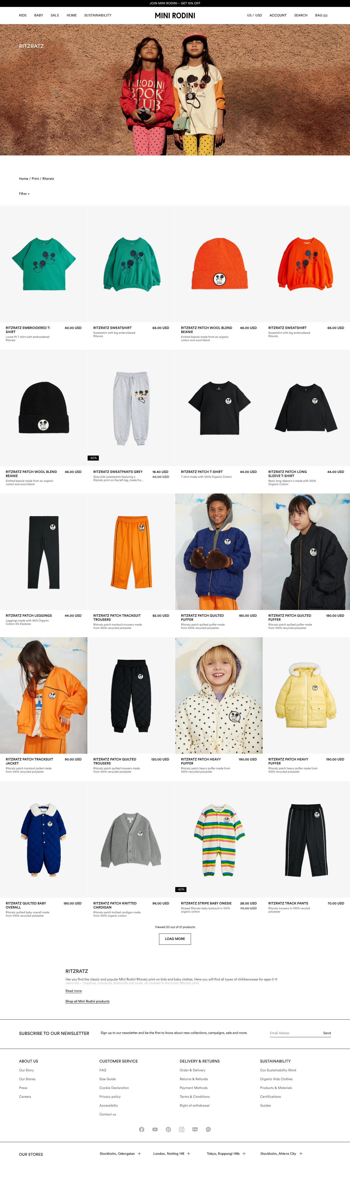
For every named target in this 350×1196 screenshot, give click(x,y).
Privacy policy (110, 1097)
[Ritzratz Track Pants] (306, 908)
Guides (265, 1106)
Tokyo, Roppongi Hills (223, 1153)
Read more (73, 991)
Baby (38, 15)
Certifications (270, 1097)
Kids (23, 15)
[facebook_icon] (142, 1129)
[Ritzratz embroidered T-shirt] (43, 334)
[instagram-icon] (182, 1129)
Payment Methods (194, 1088)
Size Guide (108, 1079)
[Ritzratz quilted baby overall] (43, 909)
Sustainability (97, 15)
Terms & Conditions (195, 1097)
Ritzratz (48, 179)
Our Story (26, 1070)
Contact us (108, 1114)
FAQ (103, 1070)
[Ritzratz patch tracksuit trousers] (131, 622)
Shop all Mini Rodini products (87, 1001)
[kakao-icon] (208, 1129)
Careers (25, 1097)
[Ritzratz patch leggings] (43, 620)
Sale (55, 15)
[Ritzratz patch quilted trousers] (131, 765)
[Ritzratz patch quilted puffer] (219, 622)
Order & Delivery (192, 1070)
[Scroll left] (13, 264)
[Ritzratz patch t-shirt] (219, 474)
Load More (175, 939)
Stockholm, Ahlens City (278, 1153)
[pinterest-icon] (168, 1129)
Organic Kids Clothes (276, 1079)
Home (72, 15)
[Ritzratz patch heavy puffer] (219, 765)
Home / (25, 179)
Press (23, 1088)
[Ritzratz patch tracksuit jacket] (43, 765)
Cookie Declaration (114, 1088)
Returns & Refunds (194, 1079)
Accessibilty (109, 1106)
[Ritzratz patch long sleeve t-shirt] (306, 478)
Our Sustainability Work (278, 1070)
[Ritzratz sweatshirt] (131, 332)
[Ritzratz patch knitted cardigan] (131, 909)
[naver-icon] (195, 1129)
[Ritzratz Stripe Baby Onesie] (219, 908)
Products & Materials (276, 1088)
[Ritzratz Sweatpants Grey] (131, 476)
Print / (36, 179)
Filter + (24, 193)
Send (327, 1033)
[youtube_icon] (155, 1129)
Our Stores (27, 1079)
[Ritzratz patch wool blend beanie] (219, 334)
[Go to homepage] (175, 15)
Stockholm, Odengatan (117, 1153)
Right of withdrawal (195, 1106)
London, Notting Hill (168, 1153)
